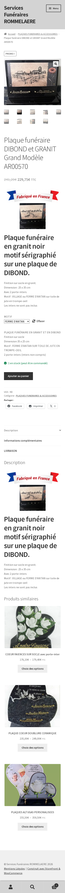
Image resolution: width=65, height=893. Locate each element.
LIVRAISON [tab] (10, 450)
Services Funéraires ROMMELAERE (20, 14)
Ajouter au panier (18, 376)
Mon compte (11, 887)
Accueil (11, 33)
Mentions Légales (14, 868)
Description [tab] (11, 430)
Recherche (32, 887)
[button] (56, 64)
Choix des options (33, 668)
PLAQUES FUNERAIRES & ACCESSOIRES (38, 33)
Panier (50, 884)
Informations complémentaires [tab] (23, 440)
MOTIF (8, 316)
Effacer (41, 321)
